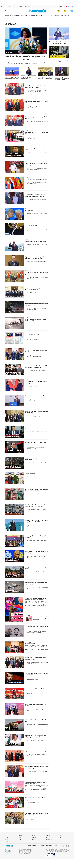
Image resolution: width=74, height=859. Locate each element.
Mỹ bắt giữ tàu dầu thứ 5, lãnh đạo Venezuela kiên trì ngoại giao (35, 320)
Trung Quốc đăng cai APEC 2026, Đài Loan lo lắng (36, 427)
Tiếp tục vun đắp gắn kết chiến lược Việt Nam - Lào (37, 121)
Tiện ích (25, 6)
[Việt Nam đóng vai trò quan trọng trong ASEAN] (14, 183)
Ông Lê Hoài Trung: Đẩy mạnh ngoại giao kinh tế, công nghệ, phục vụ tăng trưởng (36, 257)
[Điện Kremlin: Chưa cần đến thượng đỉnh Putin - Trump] (14, 463)
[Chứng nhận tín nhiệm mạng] (50, 855)
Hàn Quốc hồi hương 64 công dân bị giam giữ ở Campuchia (36, 510)
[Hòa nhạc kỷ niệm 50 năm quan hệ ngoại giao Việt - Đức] (14, 541)
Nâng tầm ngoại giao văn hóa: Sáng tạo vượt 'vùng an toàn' (37, 477)
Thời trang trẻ (66, 15)
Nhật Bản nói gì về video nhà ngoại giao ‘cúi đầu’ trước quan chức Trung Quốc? (36, 366)
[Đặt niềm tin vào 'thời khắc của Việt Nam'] (14, 802)
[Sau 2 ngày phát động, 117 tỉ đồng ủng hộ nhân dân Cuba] (14, 709)
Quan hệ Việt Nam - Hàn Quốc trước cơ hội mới (36, 199)
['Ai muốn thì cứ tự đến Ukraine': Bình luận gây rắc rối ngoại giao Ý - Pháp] (14, 678)
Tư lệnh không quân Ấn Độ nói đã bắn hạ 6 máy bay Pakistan (37, 725)
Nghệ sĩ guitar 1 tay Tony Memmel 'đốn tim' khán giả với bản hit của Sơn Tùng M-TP (36, 599)
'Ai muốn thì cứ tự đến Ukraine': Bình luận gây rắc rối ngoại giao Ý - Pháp (36, 674)
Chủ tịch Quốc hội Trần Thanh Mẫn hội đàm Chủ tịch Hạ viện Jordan (36, 273)
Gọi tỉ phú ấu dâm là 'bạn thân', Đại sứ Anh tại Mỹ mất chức (37, 557)
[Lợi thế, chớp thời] (14, 214)
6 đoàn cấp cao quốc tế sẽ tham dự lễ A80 (34, 688)
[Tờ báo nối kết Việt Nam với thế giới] (14, 338)
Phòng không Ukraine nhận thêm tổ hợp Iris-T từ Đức (37, 152)
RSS (38, 845)
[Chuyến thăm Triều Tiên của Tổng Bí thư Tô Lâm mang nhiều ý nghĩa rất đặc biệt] (14, 525)
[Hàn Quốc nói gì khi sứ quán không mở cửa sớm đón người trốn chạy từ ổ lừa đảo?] (14, 509)
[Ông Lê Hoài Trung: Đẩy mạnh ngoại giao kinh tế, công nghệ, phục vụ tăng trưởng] (14, 260)
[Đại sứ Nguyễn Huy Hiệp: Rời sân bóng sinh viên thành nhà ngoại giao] (14, 647)
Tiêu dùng (61, 15)
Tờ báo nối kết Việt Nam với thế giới (33, 334)
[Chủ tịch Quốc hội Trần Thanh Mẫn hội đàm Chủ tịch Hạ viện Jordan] (14, 276)
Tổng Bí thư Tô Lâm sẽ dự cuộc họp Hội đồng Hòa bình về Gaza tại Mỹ (37, 245)
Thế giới (15, 15)
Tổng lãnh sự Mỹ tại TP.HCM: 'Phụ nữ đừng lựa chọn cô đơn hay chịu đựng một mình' (37, 801)
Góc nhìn (26, 208)
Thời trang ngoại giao (30, 473)
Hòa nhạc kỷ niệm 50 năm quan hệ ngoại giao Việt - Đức (36, 536)
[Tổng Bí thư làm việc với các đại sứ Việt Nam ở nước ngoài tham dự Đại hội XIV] (14, 292)
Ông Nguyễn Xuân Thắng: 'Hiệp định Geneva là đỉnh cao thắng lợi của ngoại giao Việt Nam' (37, 632)
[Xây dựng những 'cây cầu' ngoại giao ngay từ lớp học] (26, 40)
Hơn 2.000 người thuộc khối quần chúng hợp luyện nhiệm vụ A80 (37, 692)
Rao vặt (61, 837)
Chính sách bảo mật (49, 845)
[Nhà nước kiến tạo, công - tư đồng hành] (14, 400)
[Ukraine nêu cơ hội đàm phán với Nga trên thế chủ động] (14, 151)
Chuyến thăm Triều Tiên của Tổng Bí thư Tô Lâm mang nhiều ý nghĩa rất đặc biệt (36, 521)
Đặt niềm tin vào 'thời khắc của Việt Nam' (35, 797)
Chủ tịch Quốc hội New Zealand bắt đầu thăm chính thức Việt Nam (35, 658)
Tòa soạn (42, 845)
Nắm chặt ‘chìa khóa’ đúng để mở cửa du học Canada (37, 493)
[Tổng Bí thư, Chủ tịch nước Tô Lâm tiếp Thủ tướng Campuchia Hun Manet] (14, 89)
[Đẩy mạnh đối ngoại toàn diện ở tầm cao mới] (14, 245)
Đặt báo (29, 845)
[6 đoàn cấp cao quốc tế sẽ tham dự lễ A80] (14, 693)
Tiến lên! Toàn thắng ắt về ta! (33, 292)
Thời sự (11, 15)
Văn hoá (34, 837)
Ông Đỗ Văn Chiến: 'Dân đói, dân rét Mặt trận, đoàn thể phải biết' (37, 755)
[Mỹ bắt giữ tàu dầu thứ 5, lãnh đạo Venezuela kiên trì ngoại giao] (14, 323)
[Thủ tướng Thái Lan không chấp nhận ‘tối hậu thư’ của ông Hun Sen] (14, 818)
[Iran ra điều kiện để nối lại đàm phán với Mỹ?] (14, 229)
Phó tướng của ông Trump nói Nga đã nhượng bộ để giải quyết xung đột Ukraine (37, 678)
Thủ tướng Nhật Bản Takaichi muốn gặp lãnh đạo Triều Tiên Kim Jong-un (36, 448)
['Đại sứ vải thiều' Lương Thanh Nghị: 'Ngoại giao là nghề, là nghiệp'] (14, 416)
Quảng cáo (34, 845)
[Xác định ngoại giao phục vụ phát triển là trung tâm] (28, 71)
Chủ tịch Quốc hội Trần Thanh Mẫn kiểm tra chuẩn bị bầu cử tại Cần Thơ (37, 278)
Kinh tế (18, 15)
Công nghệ (52, 15)
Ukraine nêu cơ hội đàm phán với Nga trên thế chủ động (36, 148)
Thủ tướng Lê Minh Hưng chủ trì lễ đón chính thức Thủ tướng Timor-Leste (37, 106)
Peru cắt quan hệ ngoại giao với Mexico (35, 386)
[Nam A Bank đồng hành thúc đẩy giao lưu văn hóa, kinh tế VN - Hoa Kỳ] (14, 787)
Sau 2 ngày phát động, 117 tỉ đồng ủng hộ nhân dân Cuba (36, 705)
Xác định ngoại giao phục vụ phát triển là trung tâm (27, 78)
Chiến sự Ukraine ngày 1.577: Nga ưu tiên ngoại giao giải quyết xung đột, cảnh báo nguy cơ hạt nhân (62, 78)
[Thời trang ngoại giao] (14, 478)
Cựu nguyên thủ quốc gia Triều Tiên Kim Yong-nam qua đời (35, 443)
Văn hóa (40, 15)
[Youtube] (67, 6)
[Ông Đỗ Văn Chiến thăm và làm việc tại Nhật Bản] (14, 756)
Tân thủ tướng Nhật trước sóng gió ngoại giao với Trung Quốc (36, 382)
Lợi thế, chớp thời (29, 210)
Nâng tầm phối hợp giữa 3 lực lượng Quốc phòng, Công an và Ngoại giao (12, 78)
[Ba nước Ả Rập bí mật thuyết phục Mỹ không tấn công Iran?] (14, 307)
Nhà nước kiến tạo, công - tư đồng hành (34, 396)
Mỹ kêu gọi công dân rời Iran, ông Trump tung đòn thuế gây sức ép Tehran (37, 309)
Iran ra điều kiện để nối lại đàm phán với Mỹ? (35, 225)
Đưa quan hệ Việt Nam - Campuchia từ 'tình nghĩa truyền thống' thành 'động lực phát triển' (37, 91)
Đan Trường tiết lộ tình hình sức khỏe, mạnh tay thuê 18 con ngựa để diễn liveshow (40, 618)
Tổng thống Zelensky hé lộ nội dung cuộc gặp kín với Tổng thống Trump (45, 78)
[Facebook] (68, 6)
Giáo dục (33, 15)
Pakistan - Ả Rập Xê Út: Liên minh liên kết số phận (37, 213)
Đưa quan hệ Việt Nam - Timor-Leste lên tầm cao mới (36, 102)
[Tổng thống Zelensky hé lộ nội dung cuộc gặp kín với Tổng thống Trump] (45, 71)
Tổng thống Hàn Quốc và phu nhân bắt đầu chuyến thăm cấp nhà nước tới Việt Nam (35, 195)
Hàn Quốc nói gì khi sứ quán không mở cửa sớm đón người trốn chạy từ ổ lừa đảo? (36, 505)
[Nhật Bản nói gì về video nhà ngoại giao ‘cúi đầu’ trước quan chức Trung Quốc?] (14, 369)
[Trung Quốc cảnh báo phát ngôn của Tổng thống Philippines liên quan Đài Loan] (14, 740)
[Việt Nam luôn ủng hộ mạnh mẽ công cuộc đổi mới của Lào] (14, 120)
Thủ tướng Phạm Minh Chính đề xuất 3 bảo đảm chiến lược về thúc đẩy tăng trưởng (36, 355)
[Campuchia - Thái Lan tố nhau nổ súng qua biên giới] (14, 572)
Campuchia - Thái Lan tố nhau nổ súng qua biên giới (36, 567)
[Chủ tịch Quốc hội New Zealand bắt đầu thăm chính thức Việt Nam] (14, 662)
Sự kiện (26, 83)
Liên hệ (29, 6)
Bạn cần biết (20, 6)
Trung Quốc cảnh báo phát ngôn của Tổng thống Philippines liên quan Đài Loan (35, 736)
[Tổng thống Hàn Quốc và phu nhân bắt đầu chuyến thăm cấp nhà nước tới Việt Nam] (14, 198)
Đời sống (22, 15)
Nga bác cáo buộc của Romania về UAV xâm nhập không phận (36, 583)
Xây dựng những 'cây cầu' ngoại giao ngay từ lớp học (26, 57)
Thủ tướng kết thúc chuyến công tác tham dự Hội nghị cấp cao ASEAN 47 (37, 183)
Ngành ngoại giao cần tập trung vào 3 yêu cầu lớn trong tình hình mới (59, 42)
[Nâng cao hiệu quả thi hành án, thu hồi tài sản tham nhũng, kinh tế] (14, 167)
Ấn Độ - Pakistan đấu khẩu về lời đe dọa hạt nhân (36, 720)
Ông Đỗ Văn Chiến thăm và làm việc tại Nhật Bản (36, 751)
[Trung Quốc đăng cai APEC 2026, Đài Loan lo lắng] (14, 432)
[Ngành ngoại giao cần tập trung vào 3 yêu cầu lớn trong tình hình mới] (59, 33)
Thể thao (47, 15)
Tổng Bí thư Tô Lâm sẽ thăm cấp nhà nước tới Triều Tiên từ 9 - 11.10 (37, 526)
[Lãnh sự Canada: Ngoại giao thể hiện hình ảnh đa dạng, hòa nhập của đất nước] (14, 494)
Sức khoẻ (20, 837)
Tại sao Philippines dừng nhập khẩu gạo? (35, 740)
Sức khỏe (26, 15)
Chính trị (8, 15)
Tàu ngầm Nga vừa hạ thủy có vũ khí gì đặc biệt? (36, 462)
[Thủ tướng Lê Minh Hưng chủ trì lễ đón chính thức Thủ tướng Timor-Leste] (14, 136)
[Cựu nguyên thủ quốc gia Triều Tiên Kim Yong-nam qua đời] (14, 447)
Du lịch (37, 15)
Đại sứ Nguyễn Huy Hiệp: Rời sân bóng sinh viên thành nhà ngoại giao (36, 642)
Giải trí (44, 15)
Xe (55, 15)
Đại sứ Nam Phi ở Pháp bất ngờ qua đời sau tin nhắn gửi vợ (36, 552)
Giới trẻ (30, 15)
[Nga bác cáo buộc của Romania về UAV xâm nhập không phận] (14, 587)
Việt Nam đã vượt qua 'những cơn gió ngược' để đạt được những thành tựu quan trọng (36, 351)
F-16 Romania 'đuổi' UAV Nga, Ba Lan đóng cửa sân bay (37, 588)
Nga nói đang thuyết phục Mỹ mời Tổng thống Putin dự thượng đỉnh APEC (37, 432)
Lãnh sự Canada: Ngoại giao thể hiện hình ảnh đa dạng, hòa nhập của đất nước (36, 490)
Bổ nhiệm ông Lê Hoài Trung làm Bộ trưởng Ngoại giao (37, 262)
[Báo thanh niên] (37, 10)
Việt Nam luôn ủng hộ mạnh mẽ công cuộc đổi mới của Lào (36, 117)
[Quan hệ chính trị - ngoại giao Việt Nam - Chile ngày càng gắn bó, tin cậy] (14, 771)
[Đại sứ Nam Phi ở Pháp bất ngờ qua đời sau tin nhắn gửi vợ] (14, 556)
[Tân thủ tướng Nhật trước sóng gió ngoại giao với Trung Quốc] (14, 385)
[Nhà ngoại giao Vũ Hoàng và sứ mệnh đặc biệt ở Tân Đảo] (14, 631)
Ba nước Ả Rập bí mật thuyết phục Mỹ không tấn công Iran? (36, 304)
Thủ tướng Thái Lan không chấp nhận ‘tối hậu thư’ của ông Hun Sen (36, 814)
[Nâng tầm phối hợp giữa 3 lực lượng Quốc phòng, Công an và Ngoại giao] (12, 71)
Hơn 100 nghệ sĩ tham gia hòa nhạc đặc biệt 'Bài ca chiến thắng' (37, 541)
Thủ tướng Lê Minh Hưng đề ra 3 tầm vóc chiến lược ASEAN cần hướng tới (37, 138)
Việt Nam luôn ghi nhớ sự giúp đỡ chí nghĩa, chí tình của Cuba (37, 710)
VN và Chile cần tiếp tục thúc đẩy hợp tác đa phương (37, 771)
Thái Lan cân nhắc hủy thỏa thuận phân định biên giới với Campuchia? (38, 572)
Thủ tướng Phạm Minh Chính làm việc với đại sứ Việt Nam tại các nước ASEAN (37, 400)
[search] (11, 11)
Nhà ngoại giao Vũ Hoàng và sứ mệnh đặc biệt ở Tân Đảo (36, 627)
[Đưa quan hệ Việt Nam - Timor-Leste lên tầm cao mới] (14, 105)
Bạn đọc (61, 835)
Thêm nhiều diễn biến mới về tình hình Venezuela (37, 323)
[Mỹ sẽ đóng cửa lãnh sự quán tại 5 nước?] (59, 52)
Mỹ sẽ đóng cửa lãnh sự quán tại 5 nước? (60, 60)
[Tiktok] (70, 6)
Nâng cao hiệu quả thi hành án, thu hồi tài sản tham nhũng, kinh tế (36, 164)
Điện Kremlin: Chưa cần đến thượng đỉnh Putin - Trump (35, 458)
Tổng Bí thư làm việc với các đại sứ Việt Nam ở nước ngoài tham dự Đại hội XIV (36, 288)
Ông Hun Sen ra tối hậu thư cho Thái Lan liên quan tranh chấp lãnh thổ (37, 818)
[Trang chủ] (5, 15)
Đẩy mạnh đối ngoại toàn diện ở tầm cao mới (35, 241)
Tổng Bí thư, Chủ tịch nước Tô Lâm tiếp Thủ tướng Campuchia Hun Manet (35, 86)
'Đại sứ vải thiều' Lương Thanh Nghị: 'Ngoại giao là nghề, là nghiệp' (36, 412)
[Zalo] (72, 6)
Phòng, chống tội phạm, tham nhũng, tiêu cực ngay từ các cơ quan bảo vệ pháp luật (38, 169)
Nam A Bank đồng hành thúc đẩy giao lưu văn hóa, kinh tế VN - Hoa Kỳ (36, 783)
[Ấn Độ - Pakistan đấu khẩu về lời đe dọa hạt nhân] (14, 725)
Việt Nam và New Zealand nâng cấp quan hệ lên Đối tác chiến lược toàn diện (37, 663)
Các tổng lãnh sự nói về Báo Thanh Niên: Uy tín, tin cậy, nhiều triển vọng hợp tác (37, 338)
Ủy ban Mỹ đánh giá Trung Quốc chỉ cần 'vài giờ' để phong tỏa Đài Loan (37, 371)
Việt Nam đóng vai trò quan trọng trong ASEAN (36, 179)
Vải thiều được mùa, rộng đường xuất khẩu (35, 416)
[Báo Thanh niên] (9, 845)
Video (57, 15)
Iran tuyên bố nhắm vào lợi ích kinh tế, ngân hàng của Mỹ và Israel (37, 229)
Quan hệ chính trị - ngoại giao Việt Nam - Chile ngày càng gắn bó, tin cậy (36, 767)
